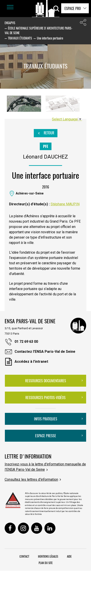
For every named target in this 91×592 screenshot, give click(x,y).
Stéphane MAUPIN (65, 204)
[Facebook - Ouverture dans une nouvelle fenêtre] (10, 528)
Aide (69, 556)
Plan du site (46, 563)
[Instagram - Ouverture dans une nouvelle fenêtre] (23, 528)
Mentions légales (48, 556)
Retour (48, 132)
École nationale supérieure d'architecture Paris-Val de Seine (38, 30)
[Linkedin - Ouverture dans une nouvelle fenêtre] (49, 528)
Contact (24, 556)
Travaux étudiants (20, 38)
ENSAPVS (10, 22)
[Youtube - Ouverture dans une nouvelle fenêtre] (36, 528)
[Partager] (83, 23)
